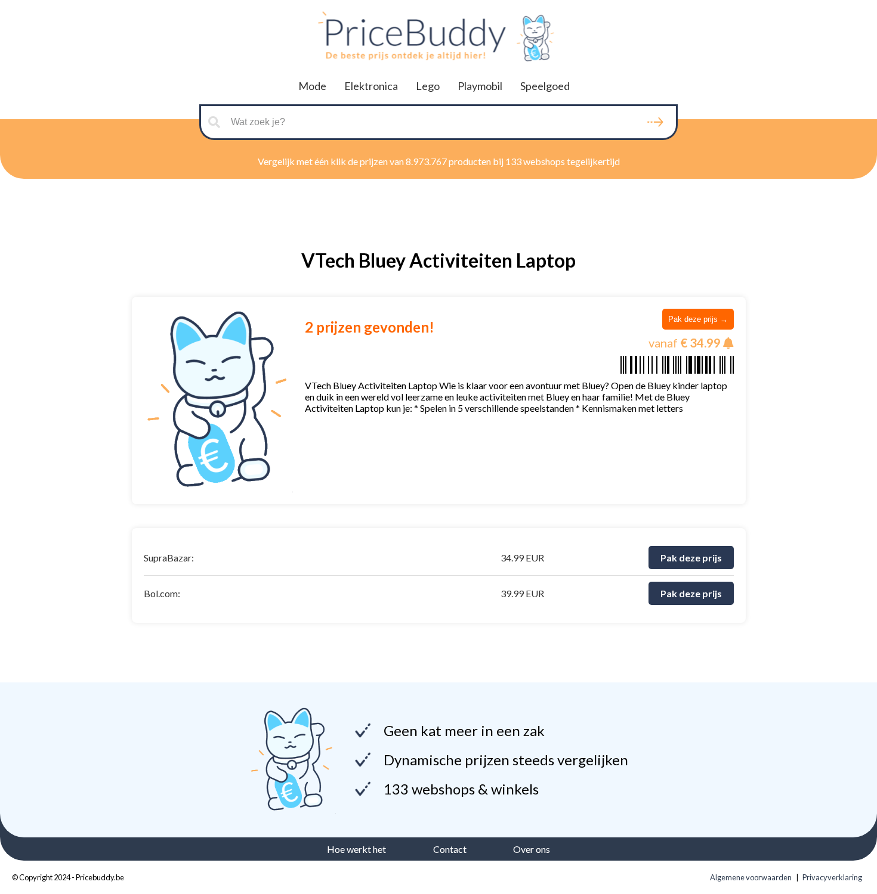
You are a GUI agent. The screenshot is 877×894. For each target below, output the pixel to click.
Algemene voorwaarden (751, 877)
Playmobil (480, 85)
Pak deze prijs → (698, 319)
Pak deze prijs (691, 557)
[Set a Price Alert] (728, 343)
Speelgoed (545, 85)
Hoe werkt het (356, 849)
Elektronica (371, 85)
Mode (312, 85)
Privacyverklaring (832, 877)
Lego (428, 85)
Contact (450, 849)
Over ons (531, 849)
